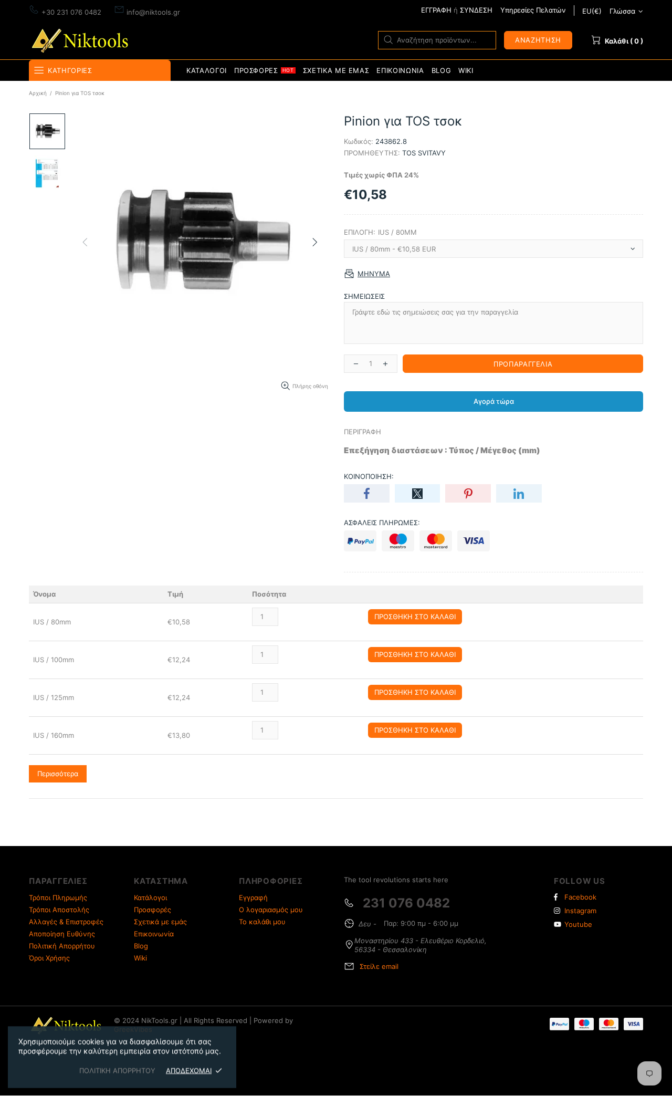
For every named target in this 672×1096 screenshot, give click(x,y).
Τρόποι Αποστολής (59, 909)
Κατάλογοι (150, 897)
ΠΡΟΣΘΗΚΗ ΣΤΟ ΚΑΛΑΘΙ (415, 616)
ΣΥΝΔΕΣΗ (476, 10)
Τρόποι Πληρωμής (58, 897)
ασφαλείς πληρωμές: (382, 522)
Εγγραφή (253, 897)
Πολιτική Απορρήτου (62, 946)
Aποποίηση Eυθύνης (62, 934)
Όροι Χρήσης (49, 958)
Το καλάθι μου (262, 921)
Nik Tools (82, 40)
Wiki (140, 958)
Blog (141, 946)
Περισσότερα (57, 773)
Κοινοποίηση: (369, 476)
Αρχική (38, 93)
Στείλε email (379, 966)
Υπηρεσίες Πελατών (533, 10)
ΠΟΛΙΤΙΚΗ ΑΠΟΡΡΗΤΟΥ (117, 1070)
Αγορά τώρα (494, 401)
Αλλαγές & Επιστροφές (66, 921)
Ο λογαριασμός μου (271, 909)
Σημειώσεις (364, 296)
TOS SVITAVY (424, 153)
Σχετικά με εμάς (160, 921)
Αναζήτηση (538, 40)
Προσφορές (152, 909)
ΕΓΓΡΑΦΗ (436, 10)
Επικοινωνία (154, 934)
